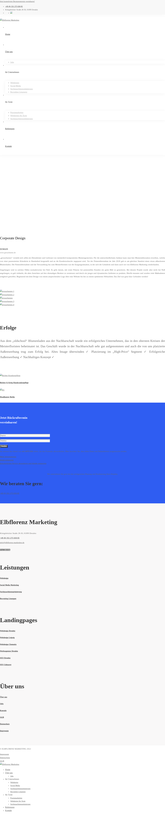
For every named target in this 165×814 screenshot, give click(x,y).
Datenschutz (5, 758)
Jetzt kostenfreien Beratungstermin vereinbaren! (17, 1)
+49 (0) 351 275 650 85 (9, 493)
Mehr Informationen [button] (8, 457)
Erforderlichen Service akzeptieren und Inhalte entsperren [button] (23, 463)
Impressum (4, 754)
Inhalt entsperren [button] (7, 460)
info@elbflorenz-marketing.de (12, 543)
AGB (2, 761)
